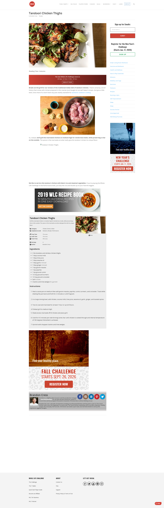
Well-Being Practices (116, 117)
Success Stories (114, 109)
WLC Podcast (32, 501)
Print (91, 235)
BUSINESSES (106, 4)
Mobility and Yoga (115, 81)
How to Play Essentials (117, 73)
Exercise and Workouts (117, 66)
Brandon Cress (33, 16)
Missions (112, 77)
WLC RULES (74, 4)
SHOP (114, 4)
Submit (122, 36)
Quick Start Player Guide (35, 490)
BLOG (98, 4)
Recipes (41, 16)
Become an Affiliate (34, 493)
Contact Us (59, 482)
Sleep (111, 102)
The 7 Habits (32, 486)
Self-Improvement (115, 99)
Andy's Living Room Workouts (119, 63)
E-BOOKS (92, 4)
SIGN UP (127, 4)
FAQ (57, 486)
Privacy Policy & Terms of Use (64, 493)
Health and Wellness (116, 70)
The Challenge (33, 482)
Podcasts (113, 88)
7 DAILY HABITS (63, 4)
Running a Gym (114, 95)
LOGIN (120, 4)
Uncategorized (114, 113)
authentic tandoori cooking (81, 92)
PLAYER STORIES (83, 4)
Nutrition (113, 84)
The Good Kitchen (46, 399)
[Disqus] (67, 443)
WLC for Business (34, 497)
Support (58, 490)
